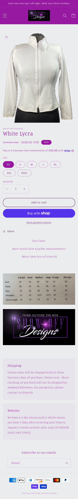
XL (55, 164)
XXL (9, 172)
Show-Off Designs (34, 493)
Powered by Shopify (49, 493)
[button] (5, 15)
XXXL (24, 172)
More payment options (39, 222)
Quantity (8, 181)
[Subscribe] (66, 462)
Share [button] (11, 231)
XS (8, 164)
